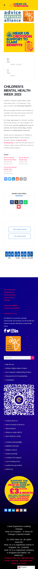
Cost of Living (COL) (12, 461)
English (23, 567)
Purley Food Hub (11, 454)
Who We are (9, 364)
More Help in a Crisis (13, 436)
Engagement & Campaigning (16, 376)
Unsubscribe (26, 561)
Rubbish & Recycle (12, 446)
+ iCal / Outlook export (19, 236)
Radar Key (9, 469)
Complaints (9, 380)
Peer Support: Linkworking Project (18, 372)
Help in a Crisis (19, 563)
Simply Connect (11, 450)
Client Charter (10, 428)
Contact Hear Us (11, 421)
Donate (15, 561)
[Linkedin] (21, 202)
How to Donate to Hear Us (14, 425)
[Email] (19, 207)
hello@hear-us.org (10, 313)
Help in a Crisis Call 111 (13, 432)
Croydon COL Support (13, 458)
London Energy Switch (13, 465)
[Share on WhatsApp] (26, 202)
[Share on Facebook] (12, 202)
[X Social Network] (16, 202)
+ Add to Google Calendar (19, 229)
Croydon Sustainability (13, 442)
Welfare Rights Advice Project (16, 368)
